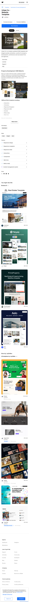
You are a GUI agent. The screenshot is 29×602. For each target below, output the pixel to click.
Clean (3, 136)
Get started (21, 2)
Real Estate (4, 128)
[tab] (14, 60)
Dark (13, 136)
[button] (27, 2)
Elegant (8, 136)
